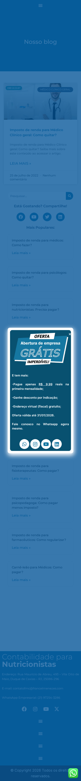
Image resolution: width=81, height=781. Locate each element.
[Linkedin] (57, 444)
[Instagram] (35, 444)
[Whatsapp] (24, 444)
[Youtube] (46, 444)
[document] (40, 390)
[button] (69, 334)
